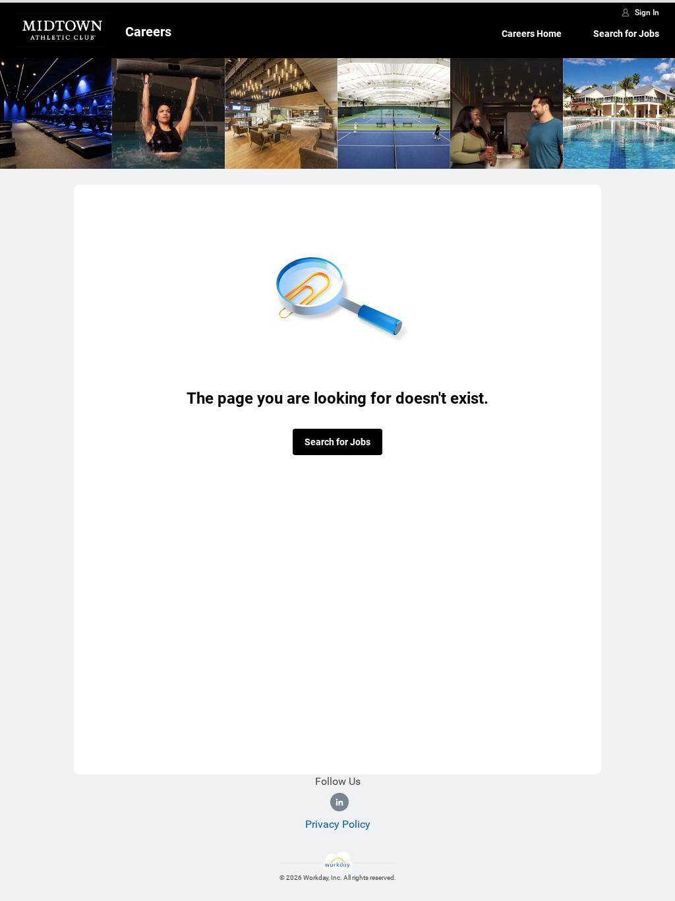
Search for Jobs (626, 33)
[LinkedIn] (339, 802)
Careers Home (532, 33)
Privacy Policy (337, 824)
